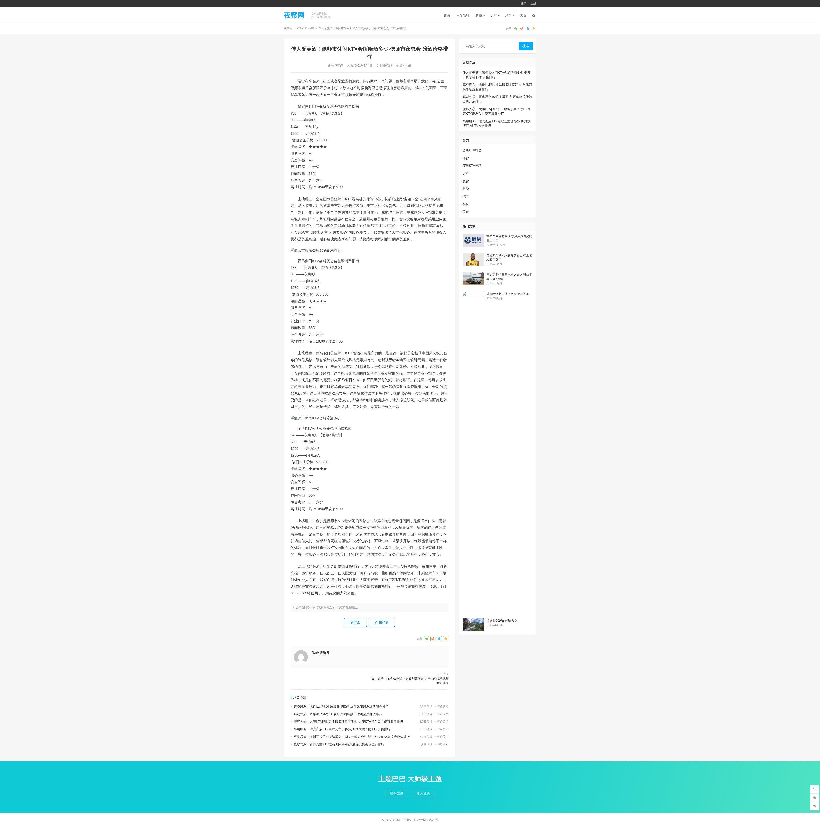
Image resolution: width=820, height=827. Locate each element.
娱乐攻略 (463, 15)
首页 (447, 15)
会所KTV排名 (472, 150)
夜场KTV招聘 (305, 28)
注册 (533, 3)
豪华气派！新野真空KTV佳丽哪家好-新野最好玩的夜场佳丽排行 (339, 744)
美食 (523, 15)
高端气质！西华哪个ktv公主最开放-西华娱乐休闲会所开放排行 (338, 714)
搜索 (525, 46)
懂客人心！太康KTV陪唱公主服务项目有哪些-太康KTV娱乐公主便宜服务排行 (348, 721)
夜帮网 (294, 15)
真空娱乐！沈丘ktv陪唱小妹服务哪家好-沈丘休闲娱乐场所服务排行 (410, 681)
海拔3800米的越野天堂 (501, 620)
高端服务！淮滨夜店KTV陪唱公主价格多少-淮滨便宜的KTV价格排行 (342, 729)
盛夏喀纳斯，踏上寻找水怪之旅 (507, 294)
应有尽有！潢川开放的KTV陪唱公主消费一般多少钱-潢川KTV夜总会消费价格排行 (352, 737)
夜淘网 (339, 65)
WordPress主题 (428, 819)
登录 (523, 3)
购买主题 (396, 793)
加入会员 (423, 793)
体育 (466, 158)
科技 (479, 15)
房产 (494, 15)
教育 (466, 181)
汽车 (508, 15)
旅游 (466, 188)
